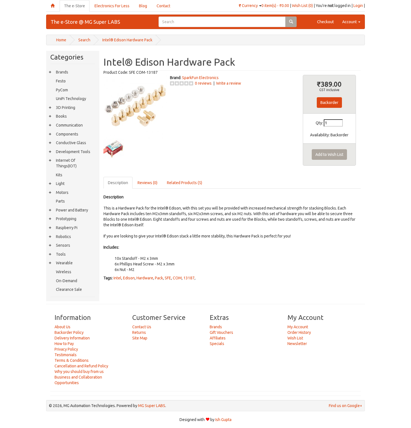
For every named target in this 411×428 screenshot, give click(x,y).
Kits (59, 175)
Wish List (295, 338)
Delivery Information (72, 338)
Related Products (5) (184, 182)
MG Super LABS (151, 405)
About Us (62, 327)
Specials (217, 343)
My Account (297, 327)
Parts (60, 201)
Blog (143, 6)
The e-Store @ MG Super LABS (85, 22)
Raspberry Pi (66, 227)
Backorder (329, 102)
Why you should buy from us (79, 371)
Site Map (139, 338)
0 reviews (203, 83)
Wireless (63, 272)
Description (118, 182)
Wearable (64, 263)
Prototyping (66, 219)
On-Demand (66, 281)
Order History (299, 332)
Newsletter (297, 343)
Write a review (228, 83)
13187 (189, 278)
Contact (163, 6)
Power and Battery (72, 210)
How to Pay (64, 343)
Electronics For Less (112, 6)
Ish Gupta (223, 419)
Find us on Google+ (345, 405)
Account (350, 22)
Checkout (325, 22)
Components (67, 134)
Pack (159, 278)
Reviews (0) (147, 182)
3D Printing (65, 107)
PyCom (62, 90)
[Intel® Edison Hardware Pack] (135, 106)
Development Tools (73, 151)
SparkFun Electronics (200, 77)
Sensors (63, 245)
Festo (61, 81)
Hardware (144, 278)
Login (358, 5)
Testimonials (66, 355)
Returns (139, 332)
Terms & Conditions (72, 360)
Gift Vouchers (221, 332)
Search (84, 40)
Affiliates (218, 338)
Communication (69, 125)
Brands (62, 72)
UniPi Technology (71, 98)
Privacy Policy (66, 349)
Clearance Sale (69, 289)
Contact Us (141, 327)
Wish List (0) (302, 5)
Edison (129, 278)
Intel (117, 278)
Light (60, 183)
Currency (249, 5)
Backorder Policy (69, 332)
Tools (61, 254)
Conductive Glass (71, 143)
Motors (62, 192)
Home (61, 40)
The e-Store (74, 6)
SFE (168, 278)
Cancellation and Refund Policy (81, 366)
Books (61, 116)
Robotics (63, 236)
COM (177, 278)
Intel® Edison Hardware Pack (127, 40)
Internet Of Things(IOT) (66, 163)
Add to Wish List (329, 154)
